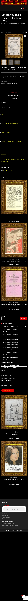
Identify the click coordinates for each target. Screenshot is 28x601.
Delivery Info (5, 505)
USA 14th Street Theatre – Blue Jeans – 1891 (14, 218)
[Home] (1, 23)
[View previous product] (2, 32)
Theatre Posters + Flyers (9, 368)
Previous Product (7, 32)
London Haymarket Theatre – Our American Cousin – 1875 (14, 305)
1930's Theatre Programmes (10, 347)
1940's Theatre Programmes (10, 344)
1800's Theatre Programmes (12, 83)
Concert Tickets (6, 375)
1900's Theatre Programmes (10, 355)
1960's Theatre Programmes (10, 339)
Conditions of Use (7, 518)
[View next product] (26, 32)
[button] (25, 36)
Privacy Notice (6, 517)
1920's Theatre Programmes (10, 350)
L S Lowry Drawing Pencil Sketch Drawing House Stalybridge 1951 (14, 433)
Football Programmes (8, 523)
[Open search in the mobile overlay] (14, 509)
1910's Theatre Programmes (10, 352)
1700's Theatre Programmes (10, 360)
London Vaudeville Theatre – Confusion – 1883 (15, 23)
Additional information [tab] (14, 95)
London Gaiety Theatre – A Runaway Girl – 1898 (14, 261)
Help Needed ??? (6, 381)
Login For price (14, 221)
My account (5, 515)
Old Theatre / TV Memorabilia (10, 525)
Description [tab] (14, 92)
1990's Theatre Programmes (10, 332)
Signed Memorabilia (7, 362)
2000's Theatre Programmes (10, 329)
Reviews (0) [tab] (14, 98)
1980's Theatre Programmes (10, 334)
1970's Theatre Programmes (10, 337)
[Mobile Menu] (26, 8)
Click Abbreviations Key (6, 167)
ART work (4, 370)
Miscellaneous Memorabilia (10, 365)
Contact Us (5, 504)
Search (3, 316)
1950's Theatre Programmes (10, 342)
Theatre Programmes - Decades (11, 327)
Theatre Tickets (6, 373)
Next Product (21, 32)
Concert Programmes (8, 378)
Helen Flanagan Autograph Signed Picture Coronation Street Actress (14, 480)
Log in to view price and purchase (14, 77)
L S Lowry (14, 431)
